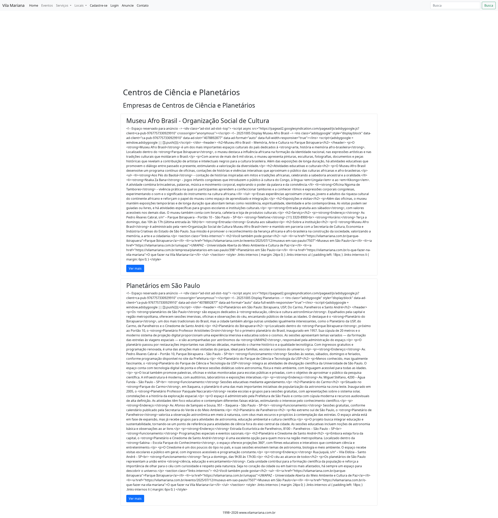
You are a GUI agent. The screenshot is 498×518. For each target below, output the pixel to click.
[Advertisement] (249, 57)
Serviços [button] (62, 5)
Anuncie (128, 5)
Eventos (47, 5)
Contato (143, 5)
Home (33, 5)
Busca (488, 5)
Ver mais (135, 268)
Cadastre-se (98, 5)
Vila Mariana (13, 5)
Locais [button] (79, 5)
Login (114, 5)
